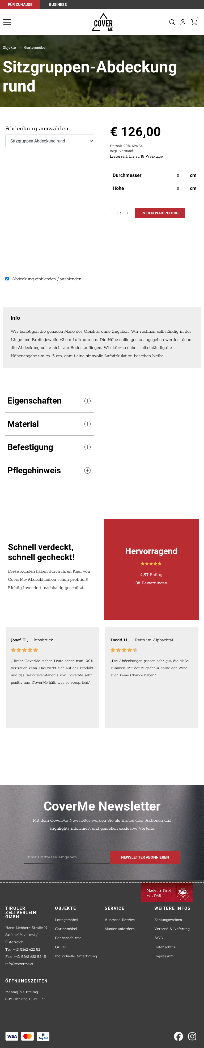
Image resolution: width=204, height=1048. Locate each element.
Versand (126, 151)
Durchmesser (127, 175)
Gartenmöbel (35, 47)
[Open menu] (7, 22)
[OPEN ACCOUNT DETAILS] (183, 22)
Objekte (9, 47)
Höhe (118, 188)
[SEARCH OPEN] (172, 22)
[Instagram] (192, 1036)
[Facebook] (178, 1036)
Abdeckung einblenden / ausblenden (46, 279)
